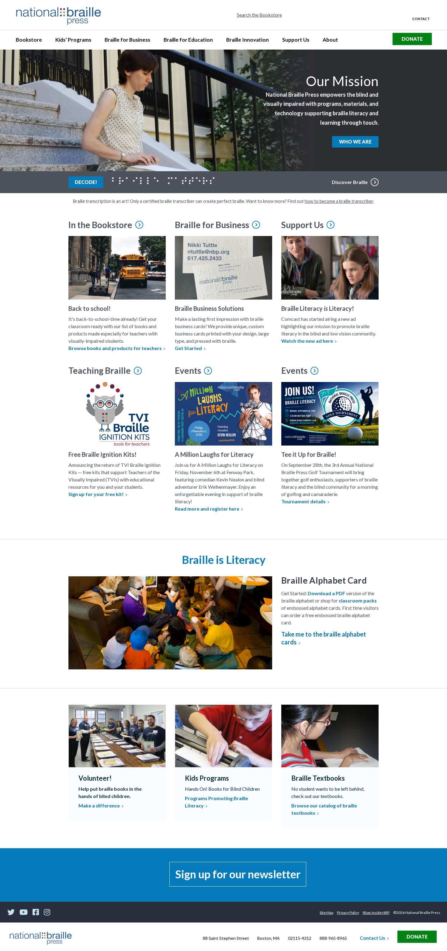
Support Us (295, 41)
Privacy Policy (348, 912)
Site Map (326, 912)
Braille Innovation (247, 41)
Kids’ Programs (73, 41)
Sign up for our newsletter (237, 874)
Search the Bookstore (259, 15)
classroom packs (358, 600)
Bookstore (31, 41)
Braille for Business (127, 41)
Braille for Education (188, 41)
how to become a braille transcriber (339, 201)
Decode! (89, 182)
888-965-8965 (333, 938)
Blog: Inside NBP (376, 912)
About (333, 41)
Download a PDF (326, 593)
